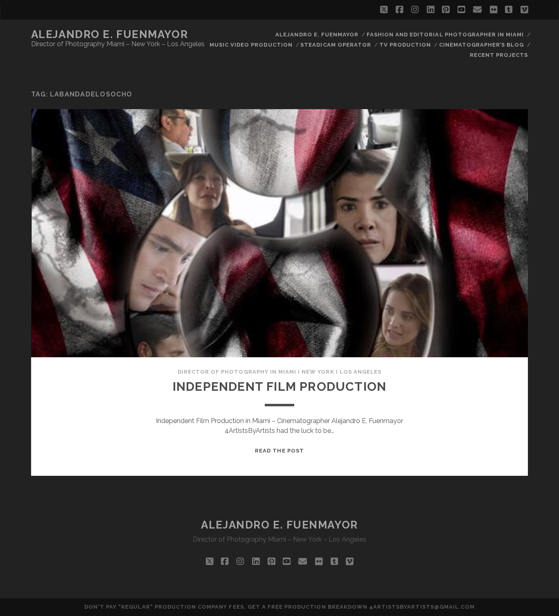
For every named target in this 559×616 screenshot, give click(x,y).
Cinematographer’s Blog (481, 45)
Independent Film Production (279, 386)
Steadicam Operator (335, 45)
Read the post (279, 451)
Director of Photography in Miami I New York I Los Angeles (279, 372)
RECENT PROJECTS (499, 55)
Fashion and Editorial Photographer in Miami (445, 34)
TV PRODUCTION (405, 45)
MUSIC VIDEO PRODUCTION (251, 45)
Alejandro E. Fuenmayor (109, 34)
